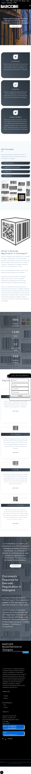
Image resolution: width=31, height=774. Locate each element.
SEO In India (7, 762)
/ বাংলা (19, 1)
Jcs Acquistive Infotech (16, 763)
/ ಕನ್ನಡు (3, 3)
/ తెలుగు (23, 1)
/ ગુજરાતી (15, 1)
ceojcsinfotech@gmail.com (10, 734)
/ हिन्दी (7, 1)
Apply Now (15, 523)
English (3, 1)
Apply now (15, 26)
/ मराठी (10, 1)
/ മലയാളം (9, 3)
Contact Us (15, 565)
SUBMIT (20, 396)
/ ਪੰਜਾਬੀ (14, 3)
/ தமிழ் (27, 1)
